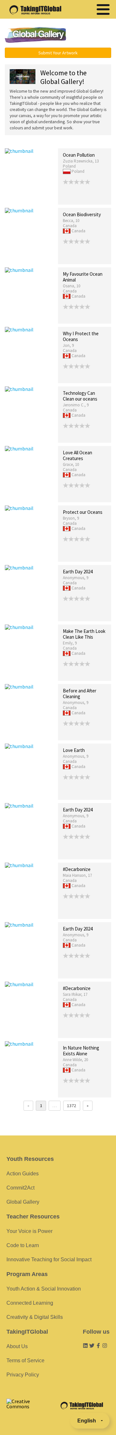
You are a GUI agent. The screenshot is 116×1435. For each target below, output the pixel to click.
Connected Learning (29, 1303)
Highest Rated (82, 141)
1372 (71, 1105)
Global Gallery (35, 35)
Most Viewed (52, 141)
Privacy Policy (22, 1374)
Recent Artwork (19, 141)
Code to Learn (22, 1245)
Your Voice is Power (29, 1231)
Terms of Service (25, 1360)
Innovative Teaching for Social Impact (49, 1259)
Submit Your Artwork (58, 53)
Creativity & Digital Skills (34, 1317)
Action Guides (22, 1173)
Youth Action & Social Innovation (43, 1289)
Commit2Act (20, 1187)
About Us (17, 1346)
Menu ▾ (92, 35)
